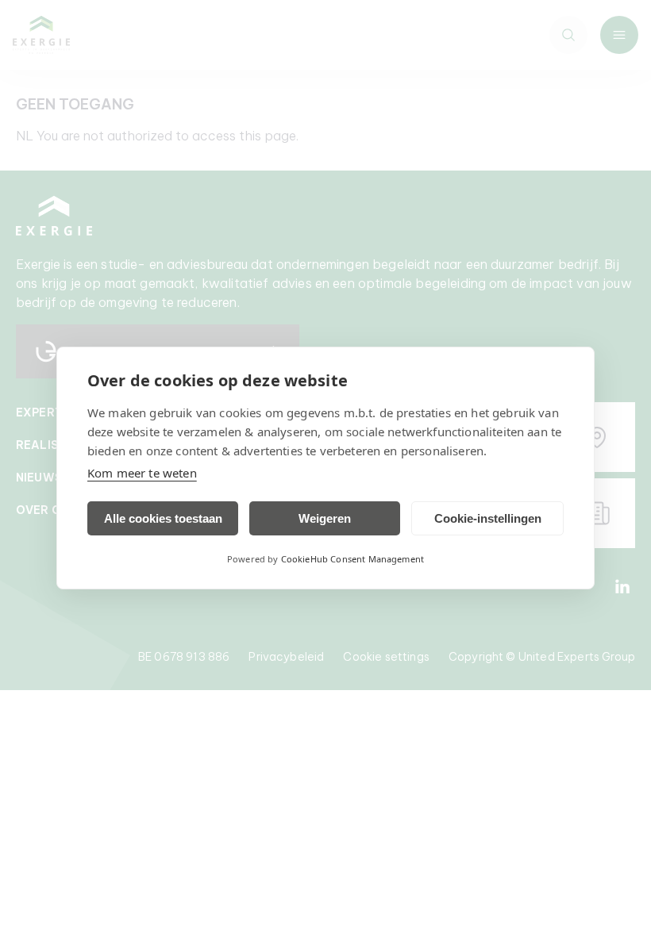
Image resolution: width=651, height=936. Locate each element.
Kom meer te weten (142, 473)
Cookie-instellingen (487, 518)
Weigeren (325, 518)
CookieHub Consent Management (352, 558)
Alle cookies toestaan (163, 518)
